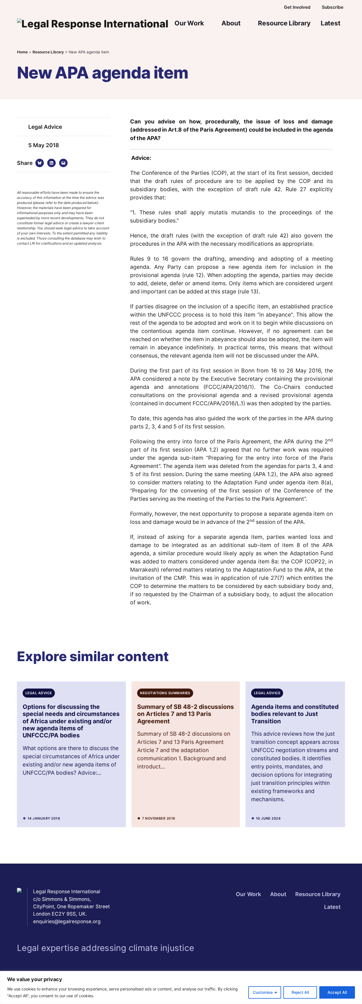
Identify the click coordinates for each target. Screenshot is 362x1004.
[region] (181, 987)
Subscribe (332, 7)
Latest (331, 23)
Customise (263, 992)
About (230, 23)
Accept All (337, 992)
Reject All (300, 992)
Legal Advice (45, 126)
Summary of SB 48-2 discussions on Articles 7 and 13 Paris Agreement (185, 714)
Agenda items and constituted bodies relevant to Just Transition (295, 714)
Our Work (189, 23)
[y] (261, 7)
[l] (249, 7)
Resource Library (284, 23)
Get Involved (297, 7)
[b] (237, 7)
